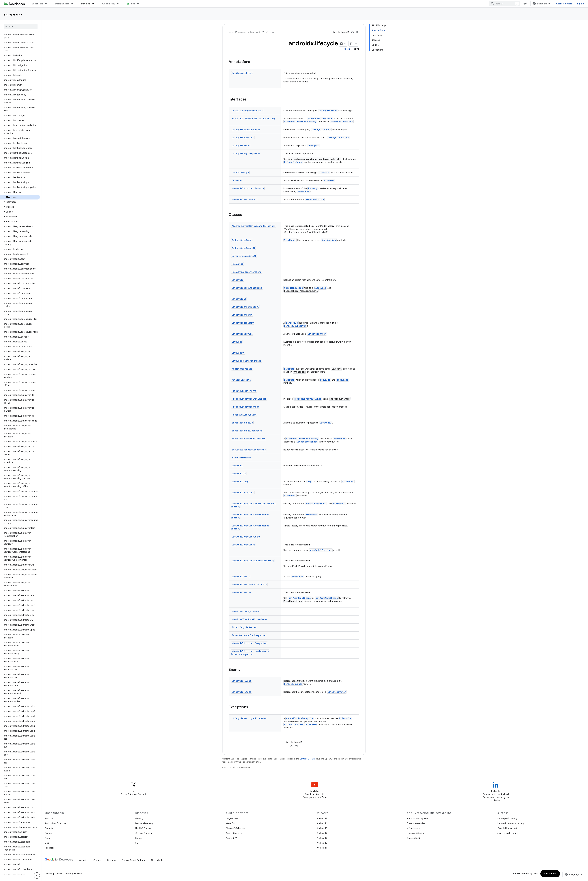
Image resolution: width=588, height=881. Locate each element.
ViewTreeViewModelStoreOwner (249, 619)
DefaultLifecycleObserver (247, 110)
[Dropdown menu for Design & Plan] (73, 3)
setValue (325, 379)
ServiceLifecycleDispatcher (249, 449)
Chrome (97, 860)
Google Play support (507, 828)
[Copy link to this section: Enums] (243, 670)
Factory (312, 188)
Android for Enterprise (55, 823)
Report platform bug (507, 818)
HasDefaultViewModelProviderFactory (253, 118)
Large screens (232, 818)
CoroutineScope (293, 287)
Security (49, 828)
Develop (85, 3)
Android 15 (322, 828)
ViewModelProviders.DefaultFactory (253, 560)
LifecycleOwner (328, 110)
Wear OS (230, 823)
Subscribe (550, 873)
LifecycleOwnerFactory (245, 306)
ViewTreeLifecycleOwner (246, 611)
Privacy (138, 838)
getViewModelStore (299, 597)
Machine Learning (144, 823)
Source (48, 833)
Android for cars (234, 833)
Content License (307, 759)
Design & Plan (62, 3)
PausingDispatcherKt (244, 390)
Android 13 (322, 838)
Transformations (241, 457)
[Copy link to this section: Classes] (245, 215)
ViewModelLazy (240, 481)
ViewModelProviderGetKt (246, 536)
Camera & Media (143, 833)
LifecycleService (242, 333)
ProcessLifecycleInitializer (249, 398)
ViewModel (303, 191)
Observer (237, 180)
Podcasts (49, 847)
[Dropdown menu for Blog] (139, 3)
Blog (132, 3)
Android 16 (322, 823)
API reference (13, 15)
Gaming (139, 818)
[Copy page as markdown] (351, 43)
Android (49, 818)
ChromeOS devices (235, 828)
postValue (342, 379)
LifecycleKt (239, 298)
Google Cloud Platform (133, 860)
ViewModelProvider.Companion (249, 643)
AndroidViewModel (242, 240)
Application (329, 240)
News (47, 838)
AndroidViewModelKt (243, 248)
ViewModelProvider (342, 121)
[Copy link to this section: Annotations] (253, 62)
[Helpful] (352, 32)
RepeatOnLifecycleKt (244, 414)
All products (157, 860)
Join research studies (508, 833)
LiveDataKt (238, 352)
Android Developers (237, 32)
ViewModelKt (239, 473)
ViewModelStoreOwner (319, 118)
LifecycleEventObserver (246, 129)
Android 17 (322, 818)
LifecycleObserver (243, 137)
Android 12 (322, 842)
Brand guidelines (74, 873)
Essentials (37, 3)
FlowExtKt (237, 263)
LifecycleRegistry (243, 322)
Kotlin (346, 48)
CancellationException (300, 718)
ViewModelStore (315, 199)
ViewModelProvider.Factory (300, 121)
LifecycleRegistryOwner (246, 153)
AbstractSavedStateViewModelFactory (253, 225)
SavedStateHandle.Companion (249, 635)
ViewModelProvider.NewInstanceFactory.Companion (250, 653)
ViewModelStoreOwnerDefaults (249, 584)
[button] (20, 36)
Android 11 (322, 847)
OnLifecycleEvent (242, 73)
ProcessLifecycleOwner (307, 398)
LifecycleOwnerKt (242, 314)
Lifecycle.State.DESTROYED (300, 724)
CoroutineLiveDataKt (244, 255)
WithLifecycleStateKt (244, 627)
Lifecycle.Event (321, 129)
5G (136, 842)
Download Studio (415, 833)
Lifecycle (313, 145)
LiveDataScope (240, 172)
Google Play (108, 3)
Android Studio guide (417, 818)
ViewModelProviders (243, 544)
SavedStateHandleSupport (247, 430)
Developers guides (416, 823)
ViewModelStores (241, 592)
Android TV (231, 838)
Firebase (111, 860)
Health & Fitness (143, 828)
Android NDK (413, 838)
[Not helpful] (357, 32)
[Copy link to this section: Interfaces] (250, 99)
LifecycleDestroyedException (249, 718)
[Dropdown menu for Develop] (94, 3)
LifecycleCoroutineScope (247, 287)
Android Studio (564, 3)
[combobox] (504, 3)
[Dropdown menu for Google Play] (119, 3)
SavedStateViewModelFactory (248, 438)
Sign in (580, 3)
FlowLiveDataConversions (246, 271)
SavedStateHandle (242, 422)
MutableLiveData (241, 379)
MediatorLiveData (242, 368)
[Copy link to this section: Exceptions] (251, 707)
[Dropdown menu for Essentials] (47, 3)
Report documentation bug (511, 823)
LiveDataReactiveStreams (246, 360)
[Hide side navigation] (37, 875)
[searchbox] (21, 26)
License (58, 873)
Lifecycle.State (241, 691)
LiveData (324, 172)
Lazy (308, 481)
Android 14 (322, 833)
